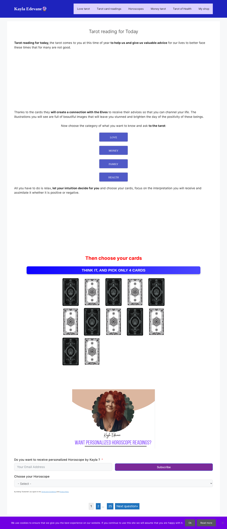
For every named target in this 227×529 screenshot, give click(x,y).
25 (110, 506)
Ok (190, 522)
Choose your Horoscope (31, 476)
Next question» (127, 506)
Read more (206, 522)
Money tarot (158, 8)
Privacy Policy (64, 492)
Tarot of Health (182, 8)
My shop (204, 8)
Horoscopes (136, 8)
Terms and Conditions (48, 492)
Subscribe (164, 467)
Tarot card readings (109, 8)
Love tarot (83, 8)
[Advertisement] (113, 79)
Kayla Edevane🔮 (30, 9)
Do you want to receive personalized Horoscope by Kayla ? (57, 459)
